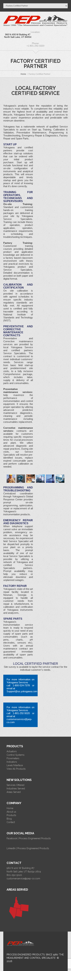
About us (11, 811)
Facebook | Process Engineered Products (29, 838)
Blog (9, 818)
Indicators (12, 762)
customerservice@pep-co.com (23, 878)
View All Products (16, 768)
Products (11, 815)
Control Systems (15, 755)
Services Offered (15, 785)
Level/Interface (15, 765)
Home (23, 74)
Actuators (12, 751)
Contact (11, 822)
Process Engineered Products (26, 954)
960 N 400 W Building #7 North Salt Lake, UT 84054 (17, 35)
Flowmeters (13, 758)
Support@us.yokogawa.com (22, 691)
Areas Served (14, 792)
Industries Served (16, 788)
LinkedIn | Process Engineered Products (28, 848)
